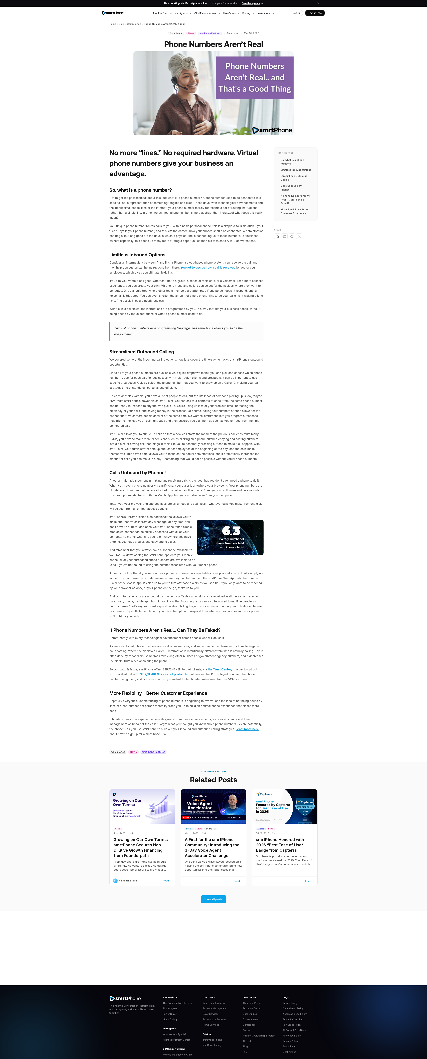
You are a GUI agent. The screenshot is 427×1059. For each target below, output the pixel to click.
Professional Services (214, 1019)
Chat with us (289, 1052)
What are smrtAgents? (174, 1034)
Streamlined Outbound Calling (294, 178)
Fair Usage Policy (292, 1024)
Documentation (251, 1019)
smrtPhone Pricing (212, 1039)
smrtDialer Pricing (212, 1045)
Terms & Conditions (293, 1019)
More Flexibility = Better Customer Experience (295, 211)
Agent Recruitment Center (176, 1039)
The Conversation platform (177, 1003)
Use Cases (229, 13)
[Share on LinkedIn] (285, 236)
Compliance (249, 1024)
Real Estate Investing (214, 1003)
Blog (245, 1046)
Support (247, 1030)
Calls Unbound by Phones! (291, 187)
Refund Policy (290, 1003)
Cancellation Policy (293, 1008)
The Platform (160, 13)
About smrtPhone (252, 1003)
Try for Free (315, 13)
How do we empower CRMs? (178, 1054)
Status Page (289, 1046)
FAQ (245, 1052)
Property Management (215, 1008)
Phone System (170, 1008)
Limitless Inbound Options (296, 169)
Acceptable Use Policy (295, 1014)
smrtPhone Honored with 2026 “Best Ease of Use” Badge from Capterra (280, 845)
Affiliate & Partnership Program (259, 1035)
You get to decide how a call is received (208, 267)
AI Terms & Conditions (294, 1030)
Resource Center (252, 1008)
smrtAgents (181, 13)
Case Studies (250, 1014)
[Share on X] (299, 236)
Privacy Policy (290, 1041)
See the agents (251, 3)
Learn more (264, 13)
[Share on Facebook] (292, 236)
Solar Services (211, 1014)
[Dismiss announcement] (318, 3)
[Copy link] (277, 236)
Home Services (211, 1024)
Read (166, 880)
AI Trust (247, 1041)
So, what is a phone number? (292, 162)
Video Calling (170, 1019)
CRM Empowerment (205, 13)
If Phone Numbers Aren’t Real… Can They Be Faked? (295, 199)
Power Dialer (169, 1014)
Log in (296, 13)
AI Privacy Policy (292, 1035)
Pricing (246, 13)
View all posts (213, 899)
